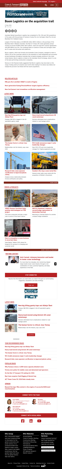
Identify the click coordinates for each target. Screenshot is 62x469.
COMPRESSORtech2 (29, 448)
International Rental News (30, 447)
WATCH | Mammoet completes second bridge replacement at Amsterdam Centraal (42, 210)
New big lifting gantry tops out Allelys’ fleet (15, 116)
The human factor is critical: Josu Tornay (16, 144)
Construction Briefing (29, 441)
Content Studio (50, 464)
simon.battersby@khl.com (22, 415)
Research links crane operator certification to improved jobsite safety (15, 172)
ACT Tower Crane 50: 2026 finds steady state (19, 383)
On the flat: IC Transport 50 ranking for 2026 (19, 377)
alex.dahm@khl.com (46, 407)
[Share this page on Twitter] (9, 31)
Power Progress (27, 450)
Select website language (40, 1)
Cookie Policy (25, 464)
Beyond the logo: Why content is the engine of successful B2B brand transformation (27, 392)
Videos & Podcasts (11, 187)
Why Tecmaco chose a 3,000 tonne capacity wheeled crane (24, 371)
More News (54, 182)
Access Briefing (27, 437)
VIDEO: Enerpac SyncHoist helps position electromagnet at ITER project (15, 210)
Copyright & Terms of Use (22, 467)
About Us (10, 464)
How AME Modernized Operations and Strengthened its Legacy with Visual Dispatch (34, 259)
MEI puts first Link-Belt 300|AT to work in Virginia (21, 82)
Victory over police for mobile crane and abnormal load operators (26, 374)
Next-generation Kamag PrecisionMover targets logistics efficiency (27, 86)
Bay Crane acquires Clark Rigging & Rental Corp (20, 380)
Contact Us (32, 464)
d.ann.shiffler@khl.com (21, 407)
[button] (55, 265)
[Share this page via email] (15, 31)
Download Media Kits (48, 451)
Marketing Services (47, 448)
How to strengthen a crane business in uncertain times (17, 239)
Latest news (9, 94)
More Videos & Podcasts (49, 250)
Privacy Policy (16, 464)
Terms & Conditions (35, 467)
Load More (31, 339)
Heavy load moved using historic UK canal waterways (44, 116)
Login (52, 5)
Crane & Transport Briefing (30, 439)
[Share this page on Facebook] (6, 31)
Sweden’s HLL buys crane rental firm (44, 171)
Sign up (31, 289)
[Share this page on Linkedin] (12, 31)
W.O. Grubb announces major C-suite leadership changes (44, 144)
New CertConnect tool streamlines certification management (25, 89)
